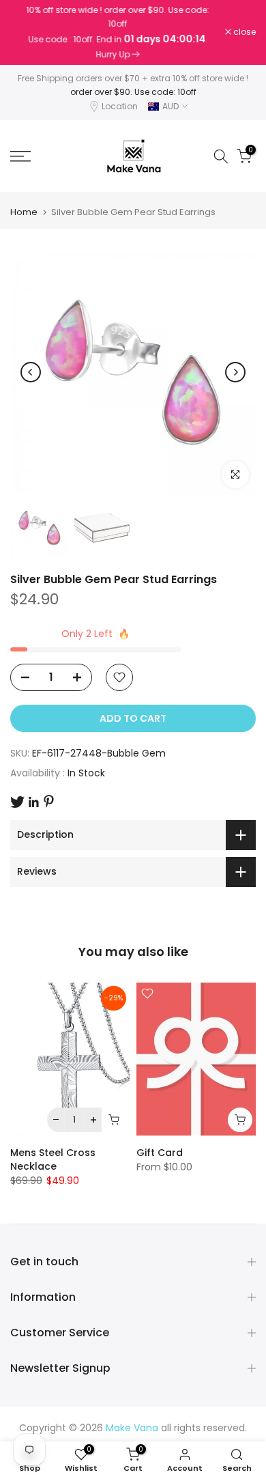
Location (120, 106)
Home (24, 212)
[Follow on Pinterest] (48, 801)
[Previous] (30, 372)
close (243, 32)
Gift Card (159, 1152)
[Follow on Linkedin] (33, 802)
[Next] (235, 372)
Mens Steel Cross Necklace (52, 1159)
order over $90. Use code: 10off (133, 92)
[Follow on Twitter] (17, 802)
